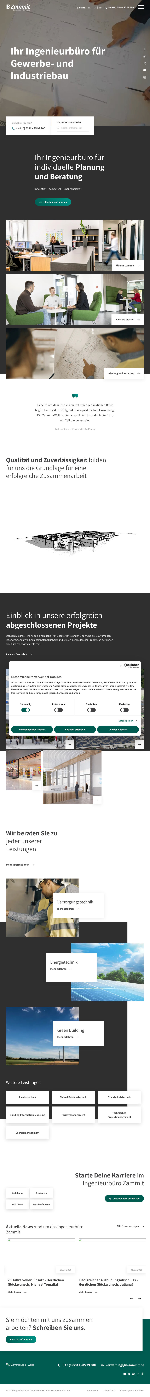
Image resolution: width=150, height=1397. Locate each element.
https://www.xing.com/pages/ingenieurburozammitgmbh (144, 63)
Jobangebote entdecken (126, 1198)
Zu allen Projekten (16, 654)
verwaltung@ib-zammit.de (125, 1365)
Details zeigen (126, 720)
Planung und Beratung (121, 373)
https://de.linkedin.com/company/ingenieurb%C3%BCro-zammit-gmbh (144, 56)
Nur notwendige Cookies (32, 729)
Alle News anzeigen (128, 1226)
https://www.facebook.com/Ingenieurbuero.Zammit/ (144, 49)
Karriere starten (125, 319)
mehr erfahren (65, 908)
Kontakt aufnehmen (21, 1339)
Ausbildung (17, 1193)
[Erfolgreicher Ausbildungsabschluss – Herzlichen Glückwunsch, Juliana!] (112, 1255)
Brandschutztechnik (119, 1097)
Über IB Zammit (125, 265)
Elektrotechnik (27, 1097)
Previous (131, 1298)
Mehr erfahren (58, 968)
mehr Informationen (17, 864)
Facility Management (73, 1114)
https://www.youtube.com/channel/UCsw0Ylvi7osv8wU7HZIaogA (144, 70)
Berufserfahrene (41, 1204)
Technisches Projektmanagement (119, 1114)
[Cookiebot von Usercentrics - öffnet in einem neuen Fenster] (126, 666)
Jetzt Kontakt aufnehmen (53, 202)
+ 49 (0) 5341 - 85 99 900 (121, 7)
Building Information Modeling (27, 1114)
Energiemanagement (27, 1132)
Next (139, 1298)
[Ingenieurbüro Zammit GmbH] (18, 7)
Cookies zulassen (118, 729)
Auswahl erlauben (75, 729)
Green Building (42, 1036)
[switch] (58, 710)
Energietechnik (107, 972)
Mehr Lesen (14, 1292)
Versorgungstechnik (42, 908)
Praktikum (17, 1204)
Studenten (41, 1193)
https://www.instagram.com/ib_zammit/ (144, 77)
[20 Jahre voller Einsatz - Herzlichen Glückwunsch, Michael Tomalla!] (41, 1255)
